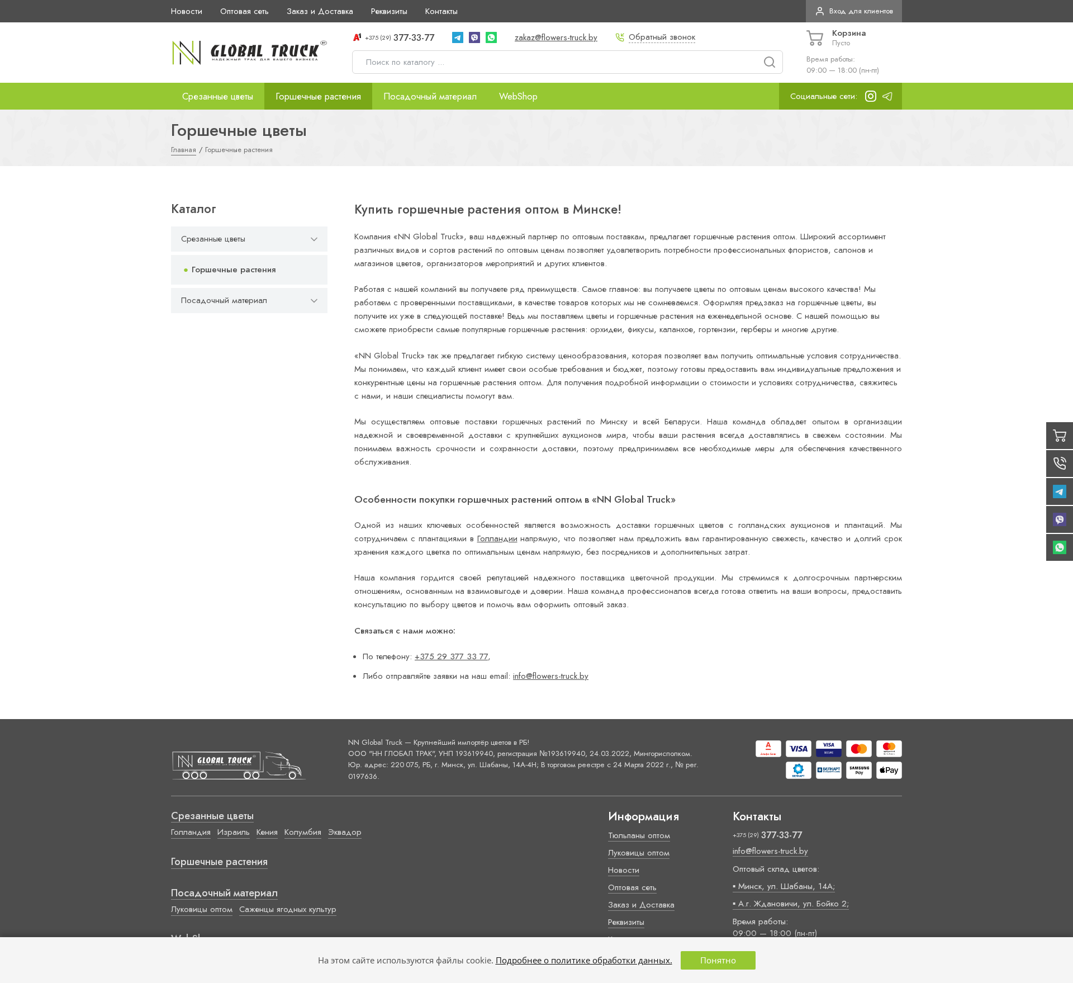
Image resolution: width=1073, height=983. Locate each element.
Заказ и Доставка (320, 11)
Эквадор (345, 832)
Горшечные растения (318, 96)
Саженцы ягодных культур (287, 909)
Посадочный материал (430, 96)
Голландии (497, 538)
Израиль (233, 832)
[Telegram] (457, 37)
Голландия (191, 832)
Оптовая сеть (244, 11)
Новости (186, 11)
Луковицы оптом (201, 909)
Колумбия (302, 832)
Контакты (441, 11)
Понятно (718, 960)
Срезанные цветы (217, 96)
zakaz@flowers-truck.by (556, 37)
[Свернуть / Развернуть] (314, 239)
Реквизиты (389, 11)
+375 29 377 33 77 (451, 656)
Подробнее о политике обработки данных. (584, 960)
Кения (267, 832)
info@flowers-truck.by (550, 676)
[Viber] (474, 37)
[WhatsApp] (491, 37)
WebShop (518, 96)
